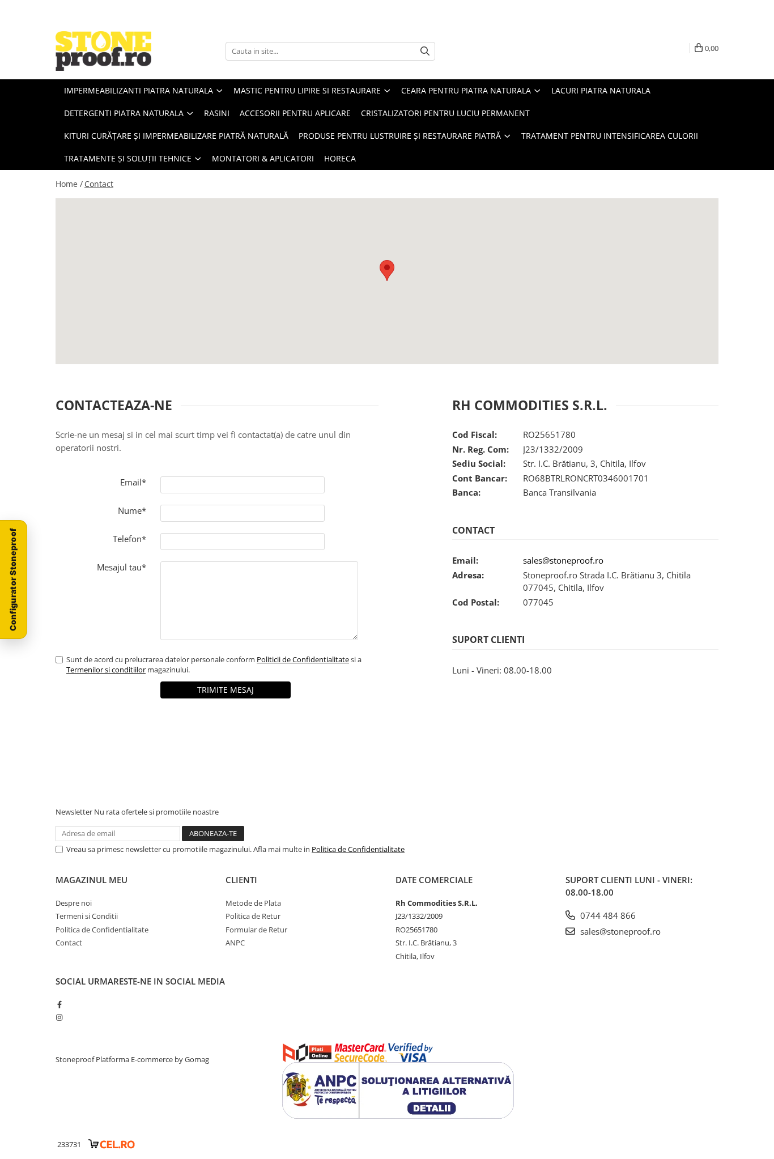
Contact (98, 183)
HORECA (340, 158)
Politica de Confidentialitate (358, 849)
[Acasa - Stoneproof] (112, 51)
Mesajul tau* (121, 567)
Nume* (132, 510)
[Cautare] (425, 51)
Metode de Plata (253, 903)
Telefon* (129, 538)
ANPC (235, 943)
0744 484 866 (607, 915)
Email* (133, 482)
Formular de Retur (256, 929)
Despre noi (74, 903)
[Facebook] (59, 1004)
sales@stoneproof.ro (563, 560)
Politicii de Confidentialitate (303, 659)
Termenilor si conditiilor (106, 669)
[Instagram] (59, 1017)
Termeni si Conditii (87, 916)
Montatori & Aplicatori (263, 158)
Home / (69, 183)
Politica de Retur (253, 916)
